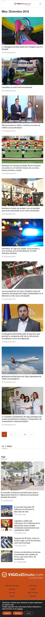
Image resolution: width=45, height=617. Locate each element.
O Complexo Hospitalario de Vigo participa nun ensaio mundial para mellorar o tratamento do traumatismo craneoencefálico (22, 419)
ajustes (20, 609)
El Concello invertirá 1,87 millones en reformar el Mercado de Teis (24, 509)
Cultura (12, 596)
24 (25, 434)
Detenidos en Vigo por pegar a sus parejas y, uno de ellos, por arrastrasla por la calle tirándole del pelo (21, 250)
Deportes (33, 596)
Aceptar (6, 613)
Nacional (12, 592)
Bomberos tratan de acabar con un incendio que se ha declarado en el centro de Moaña (21, 209)
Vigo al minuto (33, 592)
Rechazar (18, 613)
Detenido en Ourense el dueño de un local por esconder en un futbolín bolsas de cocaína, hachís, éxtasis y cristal (21, 167)
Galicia (32, 589)
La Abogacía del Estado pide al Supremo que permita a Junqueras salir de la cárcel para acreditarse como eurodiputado (21, 336)
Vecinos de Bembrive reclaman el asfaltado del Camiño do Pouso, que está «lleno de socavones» (27, 555)
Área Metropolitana (12, 585)
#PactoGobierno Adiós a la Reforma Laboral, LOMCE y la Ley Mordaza (21, 126)
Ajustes (28, 613)
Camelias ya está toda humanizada (17, 87)
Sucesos (12, 589)
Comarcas (33, 585)
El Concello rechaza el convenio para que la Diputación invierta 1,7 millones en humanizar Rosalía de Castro (20, 494)
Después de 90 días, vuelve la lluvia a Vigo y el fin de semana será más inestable (27, 540)
